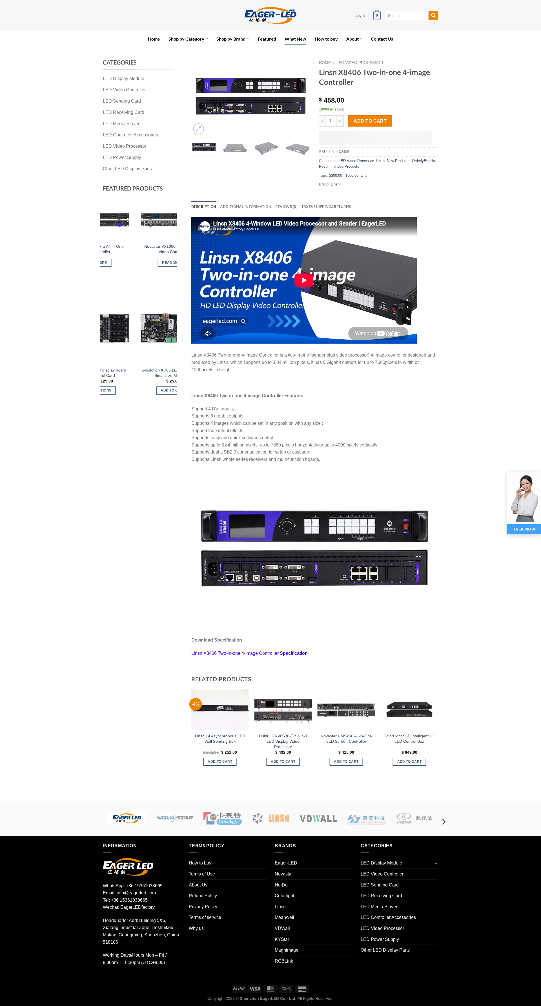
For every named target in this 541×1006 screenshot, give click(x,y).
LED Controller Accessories (388, 917)
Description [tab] (203, 206)
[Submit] (433, 15)
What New (295, 38)
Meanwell (284, 917)
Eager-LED (286, 863)
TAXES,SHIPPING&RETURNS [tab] (326, 206)
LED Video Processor (359, 63)
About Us (198, 885)
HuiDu (281, 885)
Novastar (284, 874)
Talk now (524, 529)
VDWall (282, 928)
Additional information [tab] (245, 206)
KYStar (282, 939)
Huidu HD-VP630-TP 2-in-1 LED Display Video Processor (283, 741)
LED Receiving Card (381, 895)
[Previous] (109, 242)
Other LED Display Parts (385, 950)
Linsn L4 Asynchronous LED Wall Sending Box (220, 739)
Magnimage (286, 950)
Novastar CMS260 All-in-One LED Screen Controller (346, 739)
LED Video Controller (382, 874)
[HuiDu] (366, 818)
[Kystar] (414, 818)
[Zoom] (198, 128)
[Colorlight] (223, 818)
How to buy (326, 38)
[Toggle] (436, 863)
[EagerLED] (128, 866)
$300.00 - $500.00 (343, 175)
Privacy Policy (203, 906)
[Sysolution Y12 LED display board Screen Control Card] (162, 328)
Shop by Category (186, 38)
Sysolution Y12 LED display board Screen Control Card (162, 373)
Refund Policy (203, 895)
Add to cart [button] (162, 273)
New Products (398, 161)
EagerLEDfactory (137, 907)
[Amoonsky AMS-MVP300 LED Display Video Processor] (162, 223)
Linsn (380, 161)
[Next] (168, 242)
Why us (196, 928)
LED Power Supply (380, 939)
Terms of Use (202, 874)
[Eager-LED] (127, 818)
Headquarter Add (120, 920)
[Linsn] (270, 818)
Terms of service (205, 917)
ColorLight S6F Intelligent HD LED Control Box (409, 739)
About (352, 38)
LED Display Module (381, 863)
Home (154, 38)
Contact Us (382, 38)
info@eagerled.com (136, 892)
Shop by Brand (230, 38)
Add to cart (370, 121)
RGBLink (284, 961)
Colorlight (284, 895)
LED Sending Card (380, 885)
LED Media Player (379, 906)
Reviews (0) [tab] (286, 206)
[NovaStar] (175, 818)
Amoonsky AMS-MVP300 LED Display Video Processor (162, 255)
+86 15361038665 (144, 885)
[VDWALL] (318, 818)
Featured (267, 38)
